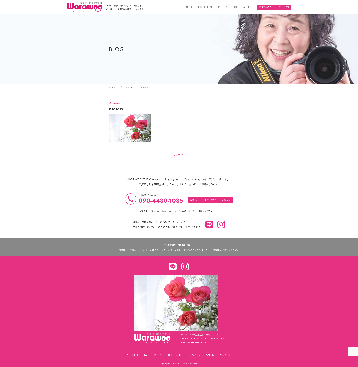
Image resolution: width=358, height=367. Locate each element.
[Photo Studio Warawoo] (84, 7)
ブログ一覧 (179, 154)
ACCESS (247, 7)
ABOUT (135, 355)
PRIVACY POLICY (226, 355)
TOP (126, 355)
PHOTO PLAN (204, 7)
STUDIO (188, 7)
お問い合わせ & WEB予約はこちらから (210, 200)
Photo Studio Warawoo (187, 363)
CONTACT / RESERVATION (201, 355)
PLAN (145, 355)
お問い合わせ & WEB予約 (274, 7)
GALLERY (222, 7)
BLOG (235, 7)
